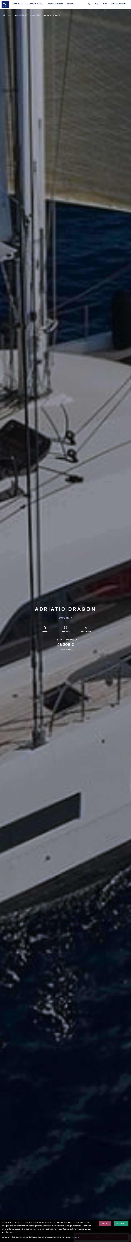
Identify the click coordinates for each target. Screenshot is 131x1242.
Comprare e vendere (55, 4)
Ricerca (7, 15)
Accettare (121, 1223)
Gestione (70, 4)
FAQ (96, 4)
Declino (105, 1223)
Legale (75, 1237)
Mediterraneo (21, 15)
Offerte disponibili (66, 649)
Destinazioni (17, 4)
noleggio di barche (35, 4)
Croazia (36, 15)
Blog (105, 4)
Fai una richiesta (119, 4)
